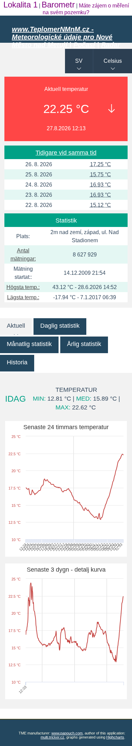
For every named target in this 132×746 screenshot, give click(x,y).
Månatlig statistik (29, 344)
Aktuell (16, 325)
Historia (17, 362)
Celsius (113, 61)
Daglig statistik (60, 325)
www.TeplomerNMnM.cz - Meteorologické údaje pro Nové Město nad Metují (62, 37)
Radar (110, 45)
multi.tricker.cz (52, 737)
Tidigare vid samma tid (66, 152)
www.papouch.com (67, 733)
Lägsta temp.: (23, 297)
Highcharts (115, 737)
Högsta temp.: (23, 287)
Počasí (84, 45)
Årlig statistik (84, 344)
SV (79, 61)
